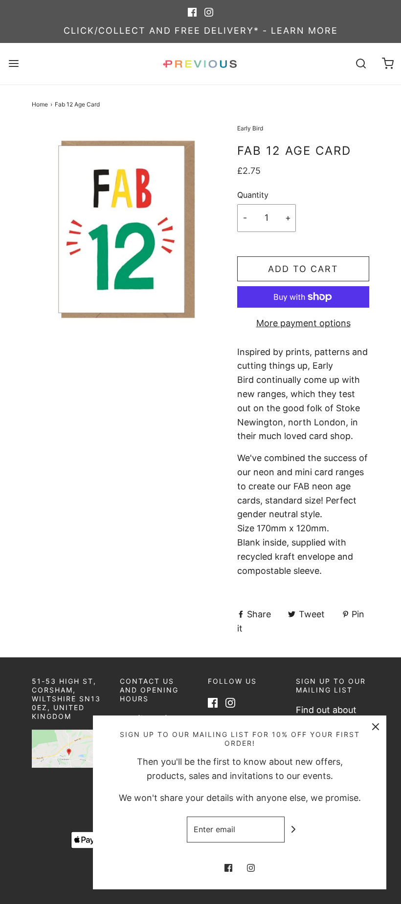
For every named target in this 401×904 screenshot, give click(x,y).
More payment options (303, 323)
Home (40, 104)
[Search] (360, 63)
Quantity (252, 195)
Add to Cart (303, 269)
